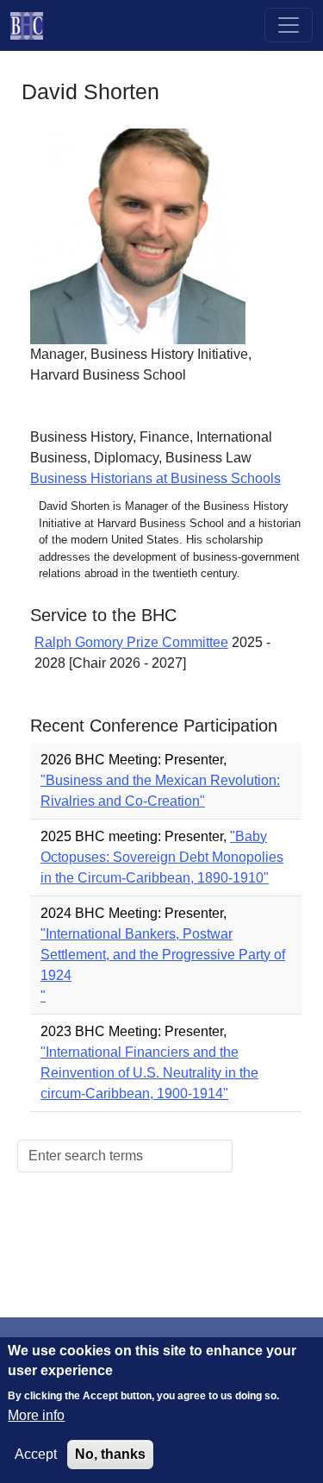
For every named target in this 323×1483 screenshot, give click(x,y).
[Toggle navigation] (288, 25)
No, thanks (110, 1454)
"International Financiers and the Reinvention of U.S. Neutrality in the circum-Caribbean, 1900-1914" (149, 1073)
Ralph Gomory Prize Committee (131, 642)
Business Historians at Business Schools (155, 478)
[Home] (33, 25)
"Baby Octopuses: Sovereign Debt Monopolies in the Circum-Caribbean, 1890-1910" (161, 857)
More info (36, 1415)
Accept (36, 1454)
